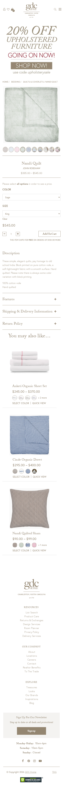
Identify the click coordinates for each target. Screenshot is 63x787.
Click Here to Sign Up (31, 395)
